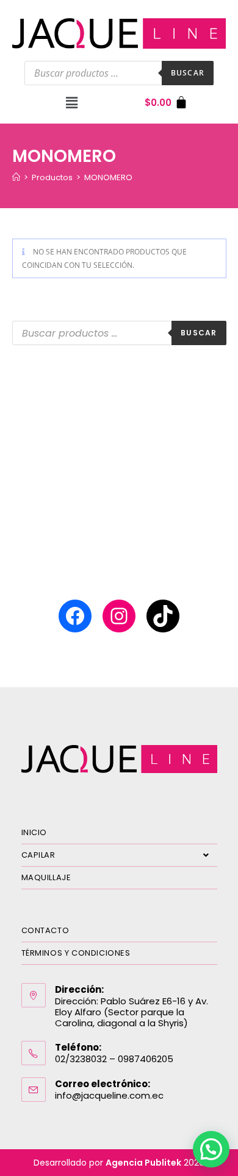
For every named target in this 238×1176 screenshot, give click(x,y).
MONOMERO (108, 177)
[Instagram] (119, 616)
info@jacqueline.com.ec (109, 1095)
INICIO (34, 832)
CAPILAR (38, 855)
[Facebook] (75, 616)
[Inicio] (16, 177)
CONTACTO (45, 930)
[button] (71, 102)
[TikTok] (162, 616)
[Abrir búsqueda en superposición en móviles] (119, 73)
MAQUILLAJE (46, 877)
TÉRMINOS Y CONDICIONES (76, 953)
